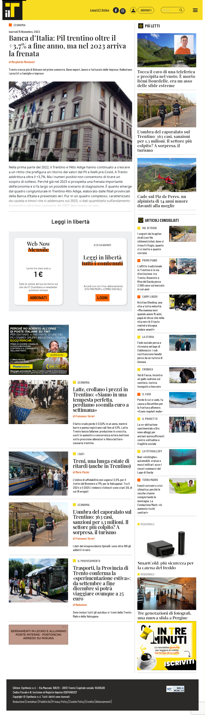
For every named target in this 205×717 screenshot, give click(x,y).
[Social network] (115, 10)
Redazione (19, 701)
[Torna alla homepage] (12, 10)
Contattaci (32, 701)
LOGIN (102, 297)
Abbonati (146, 10)
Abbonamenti (103, 701)
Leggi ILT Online (99, 10)
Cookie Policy (76, 701)
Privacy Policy (60, 701)
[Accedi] (133, 10)
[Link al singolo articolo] (38, 402)
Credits (90, 701)
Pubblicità (45, 701)
